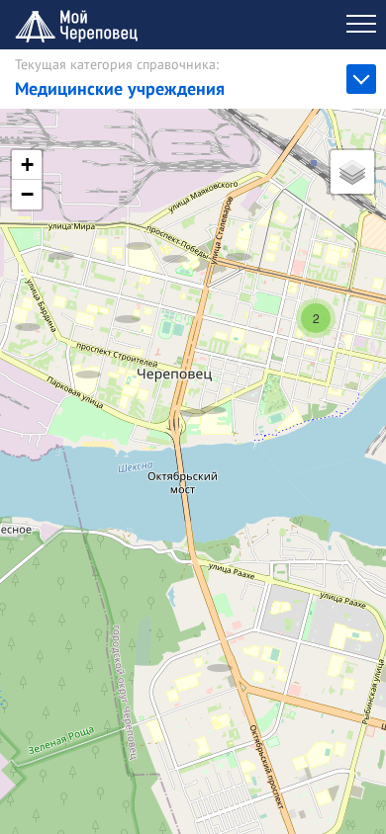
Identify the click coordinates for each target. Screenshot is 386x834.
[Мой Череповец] (79, 24)
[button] (61, 235)
